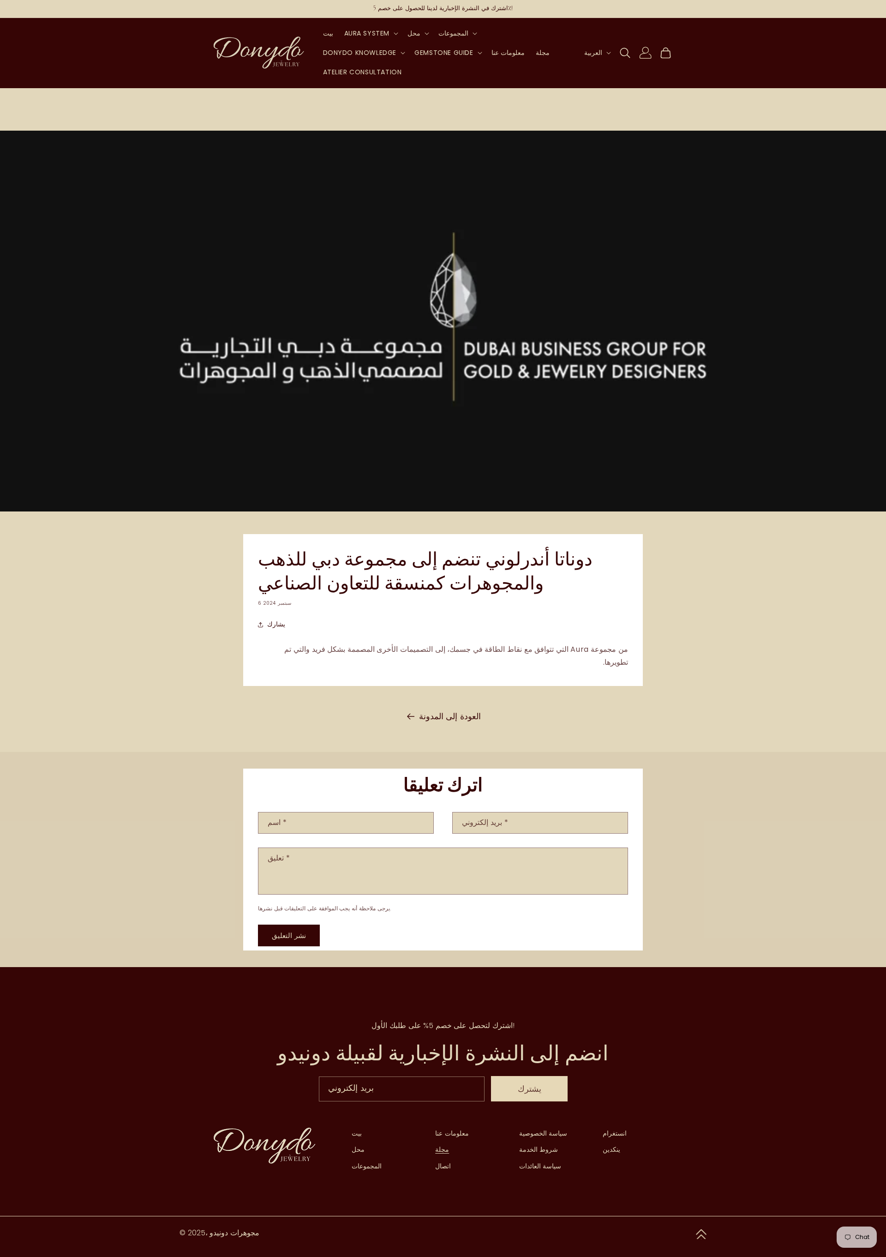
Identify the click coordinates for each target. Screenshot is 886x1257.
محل (358, 1149)
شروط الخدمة (538, 1149)
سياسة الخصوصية (543, 1133)
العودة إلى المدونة (450, 716)
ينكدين (611, 1149)
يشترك (529, 1089)
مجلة (442, 1149)
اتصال (443, 1166)
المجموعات (367, 1166)
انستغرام (615, 1133)
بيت (357, 1133)
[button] (370, 33)
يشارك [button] (276, 624)
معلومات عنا (452, 1133)
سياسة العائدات (540, 1166)
